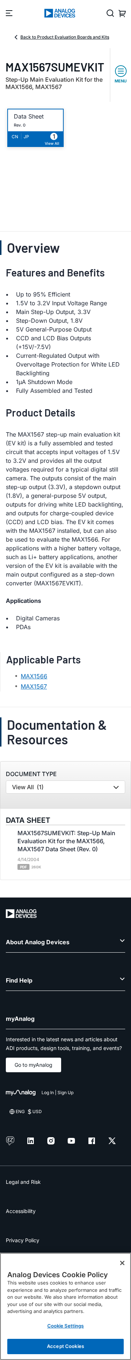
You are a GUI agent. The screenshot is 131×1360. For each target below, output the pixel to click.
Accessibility (21, 1211)
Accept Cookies (65, 1346)
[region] (65, 1306)
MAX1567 (34, 686)
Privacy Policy (22, 1240)
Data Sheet (29, 116)
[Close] (122, 1263)
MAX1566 (34, 676)
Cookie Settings (65, 1326)
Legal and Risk (23, 1182)
